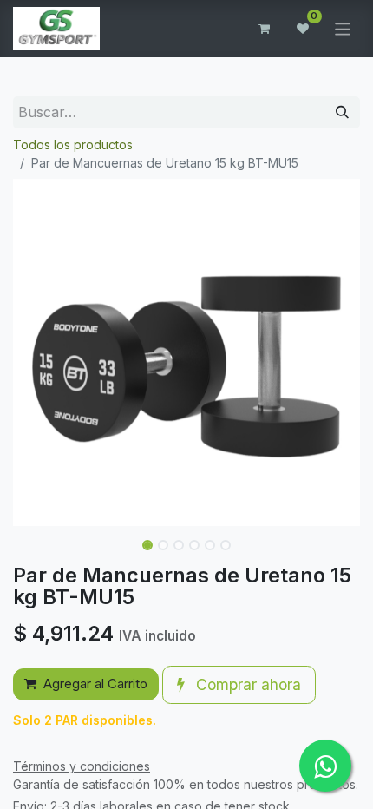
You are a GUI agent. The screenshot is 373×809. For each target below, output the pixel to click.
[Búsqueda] (342, 112)
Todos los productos (73, 144)
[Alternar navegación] (343, 28)
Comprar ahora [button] (246, 684)
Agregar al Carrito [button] (95, 683)
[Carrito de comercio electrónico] (264, 28)
